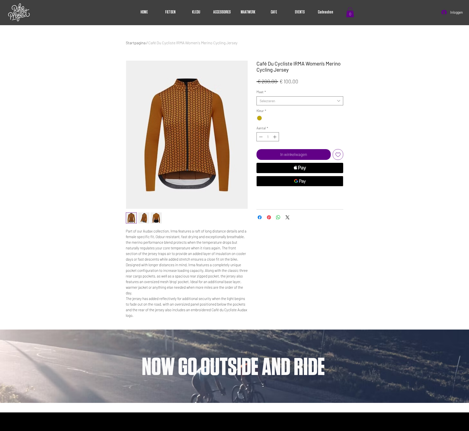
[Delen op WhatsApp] (278, 217)
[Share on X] (287, 217)
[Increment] (275, 137)
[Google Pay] (299, 181)
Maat (261, 92)
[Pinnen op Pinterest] (269, 217)
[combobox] (299, 101)
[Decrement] (260, 137)
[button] (350, 12)
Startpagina (136, 42)
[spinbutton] (267, 137)
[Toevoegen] (338, 154)
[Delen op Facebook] (260, 217)
